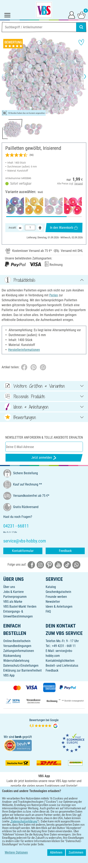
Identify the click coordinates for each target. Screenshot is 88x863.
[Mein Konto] (72, 15)
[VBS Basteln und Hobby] (44, 10)
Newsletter (53, 602)
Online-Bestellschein (16, 641)
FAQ (48, 611)
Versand (78, 183)
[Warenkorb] (81, 15)
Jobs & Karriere (13, 592)
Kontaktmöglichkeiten (60, 661)
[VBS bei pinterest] (49, 564)
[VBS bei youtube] (58, 564)
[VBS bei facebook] (31, 564)
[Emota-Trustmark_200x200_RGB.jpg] (72, 743)
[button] (6, 76)
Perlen (53, 295)
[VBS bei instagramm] (40, 564)
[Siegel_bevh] (18, 745)
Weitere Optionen (16, 852)
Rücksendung (12, 656)
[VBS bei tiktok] (67, 564)
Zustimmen (76, 852)
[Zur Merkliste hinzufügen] (81, 42)
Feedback (65, 551)
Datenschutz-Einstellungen (20, 665)
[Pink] (73, 206)
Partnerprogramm (15, 597)
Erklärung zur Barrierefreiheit (22, 670)
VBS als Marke (12, 602)
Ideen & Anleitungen (59, 606)
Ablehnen (56, 852)
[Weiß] (54, 206)
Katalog (51, 587)
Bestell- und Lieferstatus (62, 665)
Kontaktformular (23, 551)
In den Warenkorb (61, 228)
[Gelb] (34, 206)
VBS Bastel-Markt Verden (19, 606)
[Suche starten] (81, 27)
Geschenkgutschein (58, 592)
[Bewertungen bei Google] (44, 723)
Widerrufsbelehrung (16, 661)
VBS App (9, 675)
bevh (18, 737)
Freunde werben (56, 597)
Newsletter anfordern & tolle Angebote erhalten (44, 437)
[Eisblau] (15, 206)
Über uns (9, 587)
